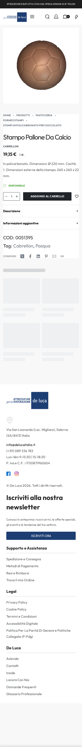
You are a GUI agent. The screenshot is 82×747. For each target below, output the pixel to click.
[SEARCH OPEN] (47, 16)
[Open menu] (32, 16)
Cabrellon (23, 246)
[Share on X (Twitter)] (22, 256)
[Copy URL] (62, 256)
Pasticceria (44, 115)
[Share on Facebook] (30, 256)
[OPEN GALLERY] (41, 66)
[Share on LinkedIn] (38, 256)
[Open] (76, 16)
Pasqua (43, 246)
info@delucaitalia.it (20, 445)
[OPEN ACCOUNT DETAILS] (56, 16)
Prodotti (23, 115)
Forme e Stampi (13, 120)
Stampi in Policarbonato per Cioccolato (32, 125)
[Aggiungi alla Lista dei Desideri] (77, 196)
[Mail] (54, 256)
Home (7, 115)
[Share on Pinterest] (46, 256)
